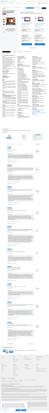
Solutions (3, 368)
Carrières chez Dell (15, 367)
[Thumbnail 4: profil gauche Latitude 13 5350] (4, 27)
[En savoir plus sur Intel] (44, 8)
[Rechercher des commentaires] (20, 144)
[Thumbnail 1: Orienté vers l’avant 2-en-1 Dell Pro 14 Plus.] (36, 18)
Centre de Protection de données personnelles (41, 368)
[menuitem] (11, 3)
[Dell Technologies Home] (4, 1)
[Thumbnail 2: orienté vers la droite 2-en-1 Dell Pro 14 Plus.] (36, 20)
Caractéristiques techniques (6, 51)
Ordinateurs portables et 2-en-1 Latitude (17, 7)
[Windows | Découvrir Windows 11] (30, 8)
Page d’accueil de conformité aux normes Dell (38, 112)
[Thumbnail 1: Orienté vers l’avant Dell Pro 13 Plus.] (22, 18)
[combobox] (19, 1)
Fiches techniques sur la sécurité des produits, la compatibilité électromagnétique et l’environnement (38, 110)
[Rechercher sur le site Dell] (28, 1)
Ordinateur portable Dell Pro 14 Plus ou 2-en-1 (39, 24)
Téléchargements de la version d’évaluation (41, 371)
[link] (37, 1)
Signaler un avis (14, 183)
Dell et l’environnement (35, 114)
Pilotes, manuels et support (27, 51)
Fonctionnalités (14, 51)
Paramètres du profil (15, 360)
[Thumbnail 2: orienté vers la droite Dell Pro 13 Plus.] (22, 20)
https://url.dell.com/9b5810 (21, 218)
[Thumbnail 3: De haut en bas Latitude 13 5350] (4, 25)
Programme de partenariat (27, 368)
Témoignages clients (15, 375)
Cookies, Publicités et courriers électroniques (7, 381)
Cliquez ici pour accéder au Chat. (43, 397)
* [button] (5, 94)
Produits (3, 367)
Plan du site (3, 358)
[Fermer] (26, 402)
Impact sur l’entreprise (15, 374)
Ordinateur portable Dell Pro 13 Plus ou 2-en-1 (26, 24)
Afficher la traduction (10, 151)
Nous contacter (38, 359)
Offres (2, 371)
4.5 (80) (7, 15)
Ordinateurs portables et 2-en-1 (8, 7)
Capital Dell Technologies (16, 368)
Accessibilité (21, 381)
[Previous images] (4, 17)
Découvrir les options (27, 44)
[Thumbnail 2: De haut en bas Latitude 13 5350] (4, 22)
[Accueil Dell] (2, 7)
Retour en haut (31, 343)
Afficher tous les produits (33, 47)
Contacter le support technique (28, 359)
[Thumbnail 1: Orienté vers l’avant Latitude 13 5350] (4, 20)
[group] (10, 21)
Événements (37, 367)
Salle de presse (14, 371)
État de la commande (15, 359)
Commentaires (20, 51)
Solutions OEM (26, 367)
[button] (32, 1)
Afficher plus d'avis (10, 343)
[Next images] (4, 32)
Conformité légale (16, 381)
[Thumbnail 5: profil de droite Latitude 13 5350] (4, 29)
